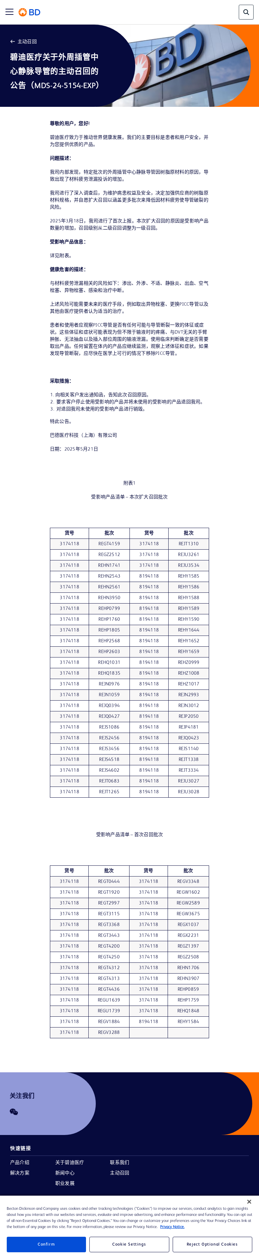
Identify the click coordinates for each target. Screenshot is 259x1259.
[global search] (246, 12)
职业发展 (65, 1183)
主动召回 (27, 41)
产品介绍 (19, 1162)
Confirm (46, 1244)
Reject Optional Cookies (212, 1244)
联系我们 (119, 1162)
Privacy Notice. (172, 1227)
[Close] (249, 1202)
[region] (129, 1227)
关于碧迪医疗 (69, 1162)
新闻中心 (65, 1173)
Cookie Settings (129, 1244)
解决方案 (19, 1173)
